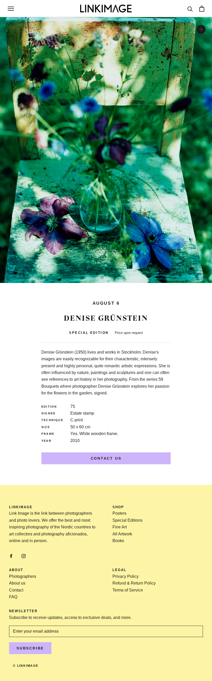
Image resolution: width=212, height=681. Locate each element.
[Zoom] (201, 29)
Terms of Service (127, 590)
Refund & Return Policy (134, 583)
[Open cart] (201, 9)
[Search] (190, 8)
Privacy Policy (125, 576)
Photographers (22, 576)
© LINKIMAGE (26, 666)
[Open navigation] (11, 8)
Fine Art (119, 527)
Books (118, 540)
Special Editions (127, 520)
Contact (16, 590)
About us (17, 583)
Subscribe (30, 648)
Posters (119, 513)
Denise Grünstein (106, 318)
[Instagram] (23, 555)
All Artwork (122, 534)
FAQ (13, 597)
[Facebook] (11, 555)
